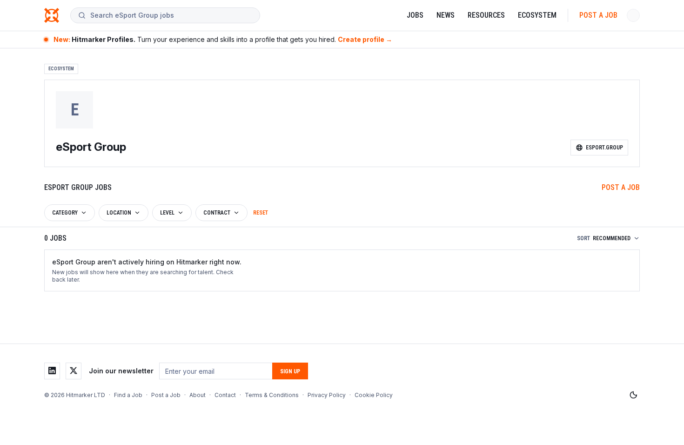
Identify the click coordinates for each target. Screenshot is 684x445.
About (197, 394)
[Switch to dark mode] (633, 395)
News (445, 15)
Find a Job (128, 394)
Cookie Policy (374, 394)
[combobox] (171, 15)
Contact (225, 394)
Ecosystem (537, 15)
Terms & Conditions (272, 394)
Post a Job (598, 15)
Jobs (415, 15)
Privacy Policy (327, 394)
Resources (486, 15)
